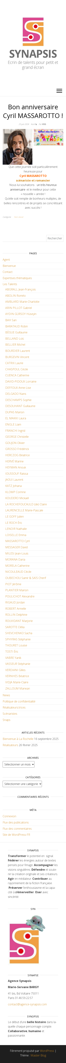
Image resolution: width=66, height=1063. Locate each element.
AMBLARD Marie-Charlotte (22, 302)
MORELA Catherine (17, 566)
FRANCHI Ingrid (15, 431)
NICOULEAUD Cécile (18, 572)
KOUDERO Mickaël (17, 498)
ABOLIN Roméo (15, 296)
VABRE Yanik (13, 658)
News (6, 695)
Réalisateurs (10, 745)
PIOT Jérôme (13, 584)
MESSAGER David (16, 547)
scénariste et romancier (33, 180)
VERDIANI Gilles (15, 670)
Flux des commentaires (17, 829)
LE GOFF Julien (14, 516)
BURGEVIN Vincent (17, 357)
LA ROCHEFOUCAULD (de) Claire (26, 504)
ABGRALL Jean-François (20, 289)
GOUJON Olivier (15, 443)
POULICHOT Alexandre (19, 596)
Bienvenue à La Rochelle (18, 739)
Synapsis (33, 53)
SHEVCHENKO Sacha (18, 633)
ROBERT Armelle (15, 609)
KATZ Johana (13, 486)
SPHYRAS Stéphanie (18, 639)
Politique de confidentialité (19, 701)
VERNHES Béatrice (17, 676)
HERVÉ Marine (14, 461)
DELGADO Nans (15, 394)
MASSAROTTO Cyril (17, 541)
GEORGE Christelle (17, 437)
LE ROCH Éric (13, 523)
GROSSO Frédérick (17, 449)
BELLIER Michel (15, 345)
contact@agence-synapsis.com (27, 1004)
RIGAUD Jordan (15, 602)
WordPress (47, 1051)
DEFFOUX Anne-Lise (18, 388)
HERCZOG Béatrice (17, 455)
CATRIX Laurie (14, 363)
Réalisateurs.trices (14, 707)
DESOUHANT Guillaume (20, 406)
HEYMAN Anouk (15, 467)
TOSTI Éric (11, 651)
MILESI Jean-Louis (16, 553)
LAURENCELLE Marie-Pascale (24, 510)
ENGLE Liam (13, 424)
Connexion (9, 816)
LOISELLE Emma (15, 535)
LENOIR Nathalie (16, 529)
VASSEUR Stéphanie (17, 664)
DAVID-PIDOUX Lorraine (20, 381)
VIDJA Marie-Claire (16, 682)
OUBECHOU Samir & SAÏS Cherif (25, 578)
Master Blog (38, 1055)
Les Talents (10, 284)
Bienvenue (9, 266)
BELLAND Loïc (14, 338)
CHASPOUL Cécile (16, 369)
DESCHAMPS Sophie (18, 400)
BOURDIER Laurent (17, 351)
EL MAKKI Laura (15, 418)
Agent (6, 260)
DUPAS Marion (14, 412)
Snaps (6, 720)
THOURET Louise (16, 645)
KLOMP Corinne (15, 492)
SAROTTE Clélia (14, 627)
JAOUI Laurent (14, 480)
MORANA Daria (15, 559)
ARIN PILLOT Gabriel (18, 308)
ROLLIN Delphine (16, 615)
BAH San (11, 320)
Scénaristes (10, 714)
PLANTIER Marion (16, 590)
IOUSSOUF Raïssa (16, 474)
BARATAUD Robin (16, 326)
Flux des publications (16, 822)
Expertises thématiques (17, 278)
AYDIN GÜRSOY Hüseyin (20, 314)
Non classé (18, 217)
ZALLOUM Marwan (17, 688)
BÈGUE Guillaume (16, 332)
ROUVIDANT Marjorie (19, 621)
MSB (44, 124)
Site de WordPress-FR (16, 835)
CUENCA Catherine (17, 375)
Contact (7, 272)
